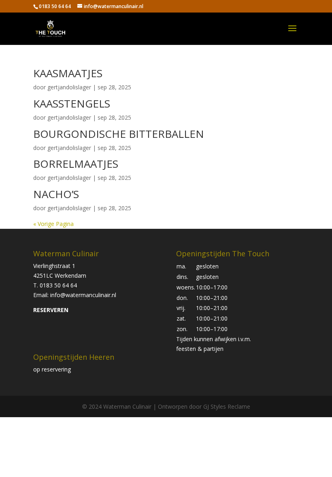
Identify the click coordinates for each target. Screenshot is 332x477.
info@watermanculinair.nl (83, 295)
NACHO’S (56, 194)
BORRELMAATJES (75, 163)
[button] (222, 344)
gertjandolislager (69, 87)
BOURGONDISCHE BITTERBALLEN (118, 134)
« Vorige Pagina (53, 224)
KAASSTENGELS (71, 103)
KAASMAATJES (67, 73)
